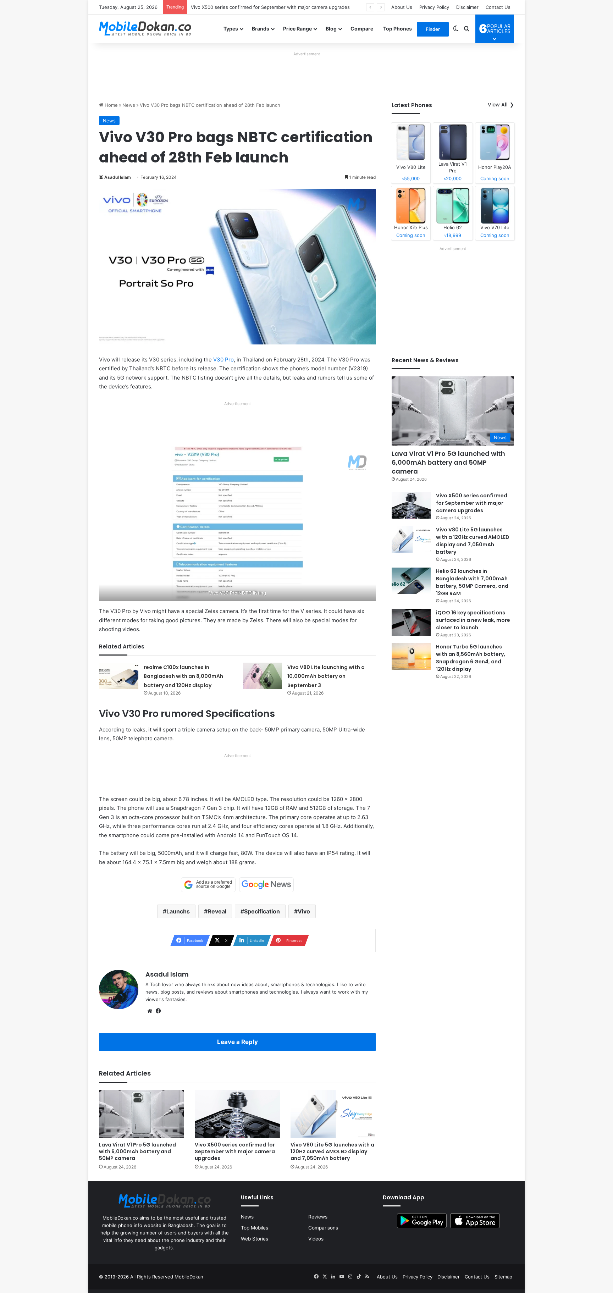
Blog (331, 29)
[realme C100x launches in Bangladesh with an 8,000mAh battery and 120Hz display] (118, 676)
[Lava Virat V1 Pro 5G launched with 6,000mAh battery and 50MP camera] (141, 1114)
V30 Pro (223, 359)
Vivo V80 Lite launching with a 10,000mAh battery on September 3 (326, 676)
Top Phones (397, 29)
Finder (433, 29)
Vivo (304, 911)
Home (110, 105)
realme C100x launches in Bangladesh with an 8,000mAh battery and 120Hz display (183, 676)
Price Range (297, 29)
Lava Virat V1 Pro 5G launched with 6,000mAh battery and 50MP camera (137, 1151)
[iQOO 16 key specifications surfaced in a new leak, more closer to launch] (411, 622)
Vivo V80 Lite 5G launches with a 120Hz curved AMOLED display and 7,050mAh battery (332, 1151)
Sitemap (503, 1277)
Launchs (178, 911)
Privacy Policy (434, 7)
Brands (260, 29)
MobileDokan (189, 1277)
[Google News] (266, 884)
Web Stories (254, 1239)
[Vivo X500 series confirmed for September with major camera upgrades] (237, 1114)
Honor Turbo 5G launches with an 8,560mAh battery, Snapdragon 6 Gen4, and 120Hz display (470, 658)
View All (498, 104)
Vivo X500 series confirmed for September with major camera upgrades (235, 1151)
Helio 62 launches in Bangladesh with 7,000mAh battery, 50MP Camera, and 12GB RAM (472, 582)
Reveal (217, 911)
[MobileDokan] (145, 28)
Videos (316, 1239)
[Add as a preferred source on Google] (208, 884)
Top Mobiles (254, 1228)
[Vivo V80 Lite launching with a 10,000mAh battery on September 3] (262, 676)
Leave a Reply (237, 1041)
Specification (262, 911)
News (128, 105)
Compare (361, 29)
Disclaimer (467, 7)
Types (230, 29)
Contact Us (498, 7)
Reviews (317, 1217)
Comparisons (323, 1228)
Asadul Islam (117, 177)
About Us (401, 7)
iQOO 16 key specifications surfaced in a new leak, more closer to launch (473, 620)
